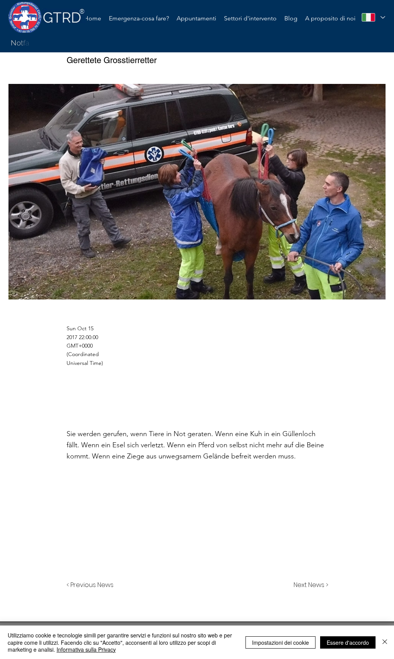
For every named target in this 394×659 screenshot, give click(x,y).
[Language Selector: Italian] (373, 17)
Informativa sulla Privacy (86, 649)
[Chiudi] (384, 642)
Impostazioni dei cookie (280, 642)
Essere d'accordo (348, 642)
